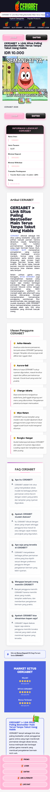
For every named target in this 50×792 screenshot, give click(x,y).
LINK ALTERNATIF (26, 779)
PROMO (26, 759)
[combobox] (22, 14)
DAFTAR (37, 37)
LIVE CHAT (26, 785)
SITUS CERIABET (27, 277)
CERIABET (14, 236)
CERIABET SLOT (18, 250)
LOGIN (13, 37)
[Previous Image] (4, 79)
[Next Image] (46, 79)
